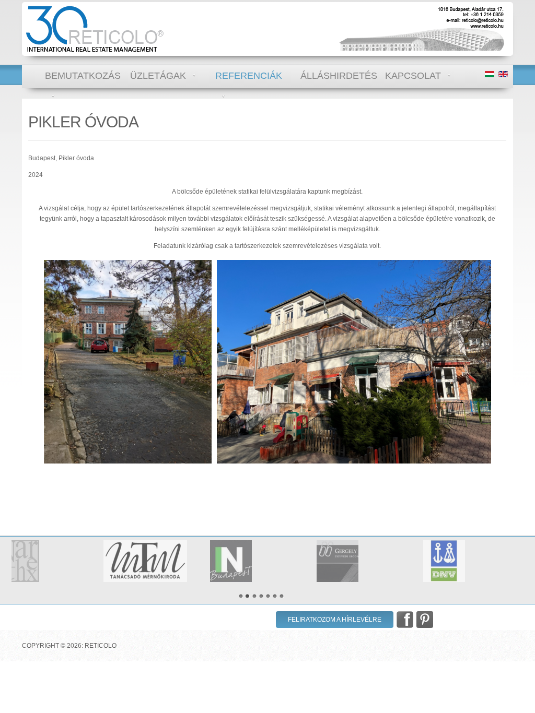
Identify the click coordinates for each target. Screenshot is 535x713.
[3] (254, 596)
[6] (275, 596)
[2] (248, 596)
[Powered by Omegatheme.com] (507, 601)
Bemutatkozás (83, 73)
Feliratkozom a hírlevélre (334, 619)
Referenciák (248, 73)
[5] (268, 596)
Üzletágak (158, 73)
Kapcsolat (413, 73)
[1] (241, 596)
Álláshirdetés (338, 73)
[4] (261, 596)
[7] (282, 596)
